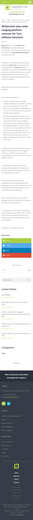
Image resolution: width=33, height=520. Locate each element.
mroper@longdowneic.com (16, 14)
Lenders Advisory (7, 423)
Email (8, 241)
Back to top (16, 363)
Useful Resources (7, 445)
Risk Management (7, 430)
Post (7, 250)
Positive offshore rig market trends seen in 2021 (16, 334)
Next (29, 270)
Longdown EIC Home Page (16, 7)
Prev (3, 270)
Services (16, 482)
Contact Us (4, 2)
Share (8, 255)
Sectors (16, 479)
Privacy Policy (16, 495)
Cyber (3, 420)
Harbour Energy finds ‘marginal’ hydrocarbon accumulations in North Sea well (16, 314)
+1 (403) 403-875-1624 (16, 12)
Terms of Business (7, 442)
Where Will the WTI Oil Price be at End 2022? (15, 303)
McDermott (12, 65)
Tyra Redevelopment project (19, 52)
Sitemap (16, 498)
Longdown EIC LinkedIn (9, 404)
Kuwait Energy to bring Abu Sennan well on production (16, 325)
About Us (16, 476)
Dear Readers (6, 295)
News (8, 20)
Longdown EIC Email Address (4, 404)
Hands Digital (20, 515)
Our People (5, 449)
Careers (4, 452)
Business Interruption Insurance (11, 416)
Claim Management (7, 427)
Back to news (17, 265)
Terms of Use (16, 487)
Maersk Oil (5, 45)
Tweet (8, 245)
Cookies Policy (16, 493)
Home (3, 20)
